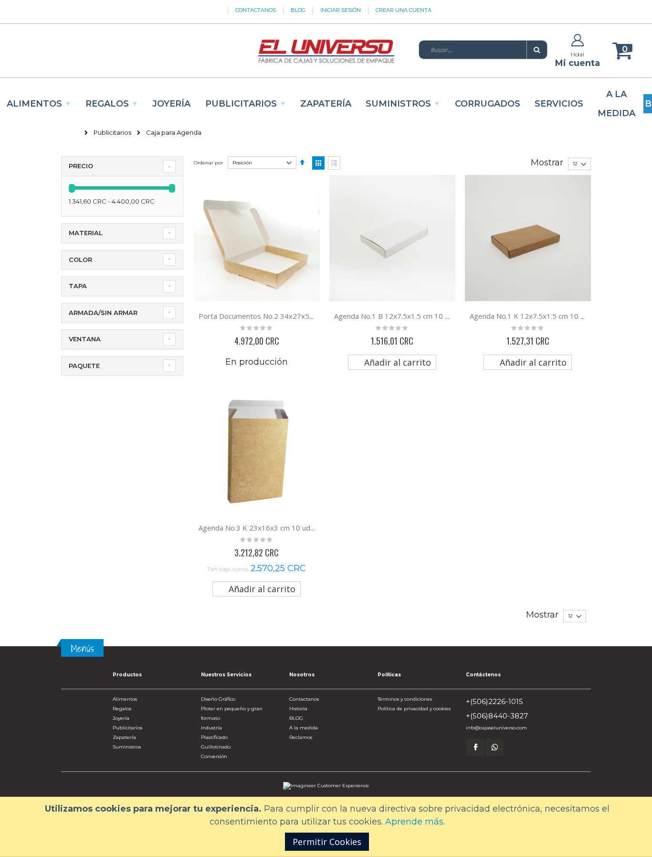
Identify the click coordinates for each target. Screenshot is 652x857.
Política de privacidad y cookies (414, 708)
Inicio (70, 132)
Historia (298, 708)
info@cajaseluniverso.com (496, 728)
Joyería (121, 718)
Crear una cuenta (403, 10)
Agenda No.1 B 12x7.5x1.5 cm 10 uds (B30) (405, 316)
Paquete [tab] (84, 365)
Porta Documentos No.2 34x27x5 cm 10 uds (272, 316)
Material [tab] (86, 233)
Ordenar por (208, 163)
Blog (298, 10)
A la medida (303, 728)
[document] (327, 827)
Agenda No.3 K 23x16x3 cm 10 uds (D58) (267, 527)
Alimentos (125, 699)
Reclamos (300, 737)
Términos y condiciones (405, 699)
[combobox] (483, 49)
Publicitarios (112, 133)
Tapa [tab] (78, 286)
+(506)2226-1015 (494, 701)
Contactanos (255, 10)
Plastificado (214, 737)
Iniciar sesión (340, 10)
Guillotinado (216, 747)
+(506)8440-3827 (497, 715)
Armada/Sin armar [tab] (103, 312)
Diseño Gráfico (218, 699)
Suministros (127, 747)
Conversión (214, 756)
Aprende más (414, 821)
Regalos (122, 708)
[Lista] (334, 163)
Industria (211, 728)
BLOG (296, 718)
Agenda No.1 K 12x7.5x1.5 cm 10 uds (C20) (541, 316)
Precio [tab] (81, 166)
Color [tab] (80, 259)
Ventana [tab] (85, 339)
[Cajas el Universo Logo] (326, 50)
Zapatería (124, 737)
